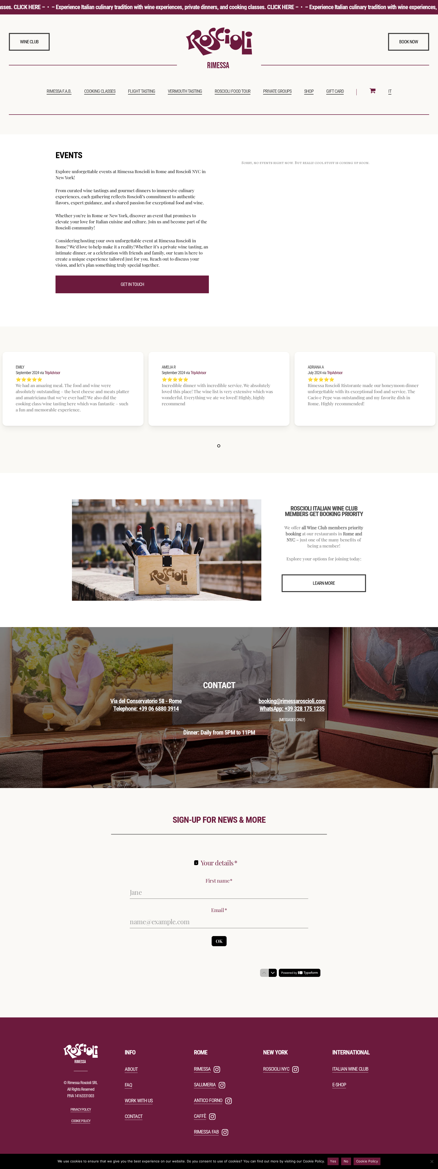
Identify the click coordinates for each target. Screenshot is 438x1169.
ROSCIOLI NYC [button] (276, 1069)
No (346, 1161)
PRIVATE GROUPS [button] (277, 91)
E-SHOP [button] (339, 1085)
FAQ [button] (128, 1085)
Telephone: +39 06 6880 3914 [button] (146, 708)
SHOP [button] (309, 91)
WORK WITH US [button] (139, 1101)
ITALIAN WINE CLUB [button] (350, 1069)
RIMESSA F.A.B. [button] (59, 91)
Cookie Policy (367, 1161)
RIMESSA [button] (202, 1069)
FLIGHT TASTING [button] (141, 91)
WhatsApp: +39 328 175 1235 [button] (292, 708)
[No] (431, 1161)
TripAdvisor (52, 372)
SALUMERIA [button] (205, 1085)
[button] (29, 42)
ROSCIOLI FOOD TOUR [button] (232, 91)
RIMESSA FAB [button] (206, 1132)
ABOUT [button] (131, 1069)
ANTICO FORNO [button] (208, 1100)
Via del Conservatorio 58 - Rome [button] (145, 701)
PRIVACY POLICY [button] (80, 1109)
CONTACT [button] (133, 1116)
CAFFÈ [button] (200, 1116)
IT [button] (389, 91)
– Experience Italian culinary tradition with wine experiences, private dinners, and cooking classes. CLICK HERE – (161, 7)
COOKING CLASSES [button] (99, 91)
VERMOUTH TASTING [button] (185, 91)
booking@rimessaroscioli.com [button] (292, 701)
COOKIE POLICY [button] (80, 1121)
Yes (333, 1161)
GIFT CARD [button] (335, 91)
